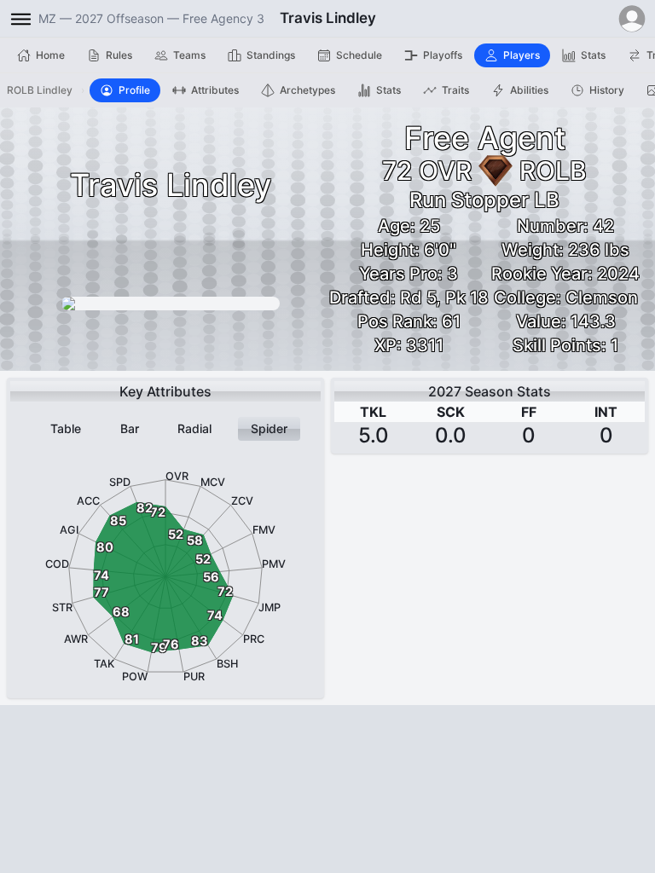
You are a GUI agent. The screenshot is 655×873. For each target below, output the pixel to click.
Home (50, 55)
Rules (119, 55)
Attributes (215, 90)
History (606, 90)
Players (521, 55)
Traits (455, 90)
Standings (270, 55)
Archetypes (307, 90)
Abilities (529, 90)
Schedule (359, 55)
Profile (134, 90)
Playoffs (442, 55)
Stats (593, 55)
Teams (189, 55)
